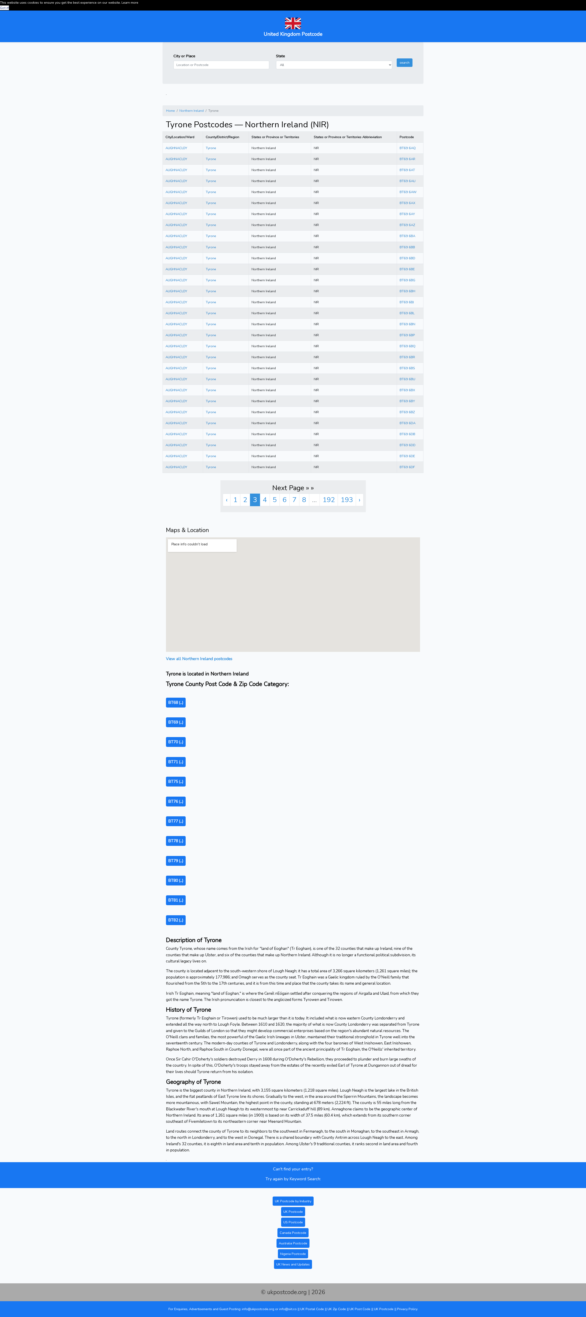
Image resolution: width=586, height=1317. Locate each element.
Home (170, 110)
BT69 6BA (407, 236)
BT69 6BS (407, 368)
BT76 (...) (175, 801)
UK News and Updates (293, 1264)
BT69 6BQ (407, 346)
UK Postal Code (312, 1309)
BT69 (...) (175, 722)
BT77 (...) (175, 821)
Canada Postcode (293, 1232)
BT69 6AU (407, 181)
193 (347, 500)
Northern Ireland (191, 110)
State (280, 56)
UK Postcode (293, 1211)
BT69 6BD (407, 258)
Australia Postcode (293, 1243)
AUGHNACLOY (176, 148)
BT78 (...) (175, 841)
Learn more (130, 2)
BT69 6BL (407, 313)
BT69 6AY (407, 214)
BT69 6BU (407, 379)
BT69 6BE (407, 269)
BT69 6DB (407, 434)
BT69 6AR (407, 159)
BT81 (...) (175, 900)
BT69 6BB (407, 247)
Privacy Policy (407, 1309)
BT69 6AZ (407, 225)
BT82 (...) (175, 920)
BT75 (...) (175, 781)
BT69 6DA (407, 423)
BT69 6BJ (407, 302)
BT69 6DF (407, 467)
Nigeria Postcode (293, 1253)
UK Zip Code (337, 1309)
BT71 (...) (175, 762)
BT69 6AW (408, 192)
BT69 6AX (407, 203)
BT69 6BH (407, 291)
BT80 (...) (175, 880)
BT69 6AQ (408, 148)
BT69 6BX (407, 390)
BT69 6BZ (407, 412)
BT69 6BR (407, 357)
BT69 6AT (407, 170)
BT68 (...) (175, 702)
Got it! (4, 7)
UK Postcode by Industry (293, 1201)
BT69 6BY (407, 401)
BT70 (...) (175, 742)
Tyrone (211, 148)
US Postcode (293, 1222)
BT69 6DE (407, 456)
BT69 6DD (407, 445)
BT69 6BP (407, 335)
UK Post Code (360, 1309)
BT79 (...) (175, 860)
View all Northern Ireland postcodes (199, 658)
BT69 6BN (407, 324)
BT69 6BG (407, 280)
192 (329, 500)
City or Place (184, 56)
